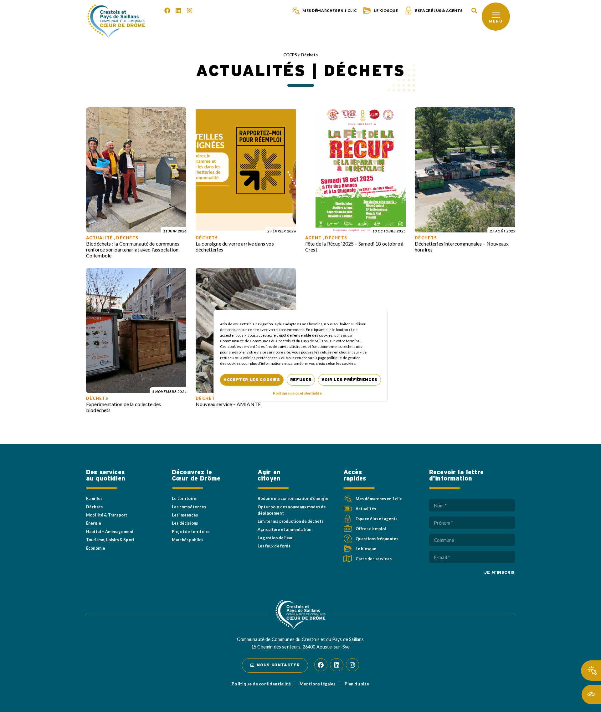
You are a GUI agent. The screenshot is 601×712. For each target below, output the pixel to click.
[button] (474, 11)
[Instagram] (190, 10)
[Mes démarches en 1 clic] (295, 10)
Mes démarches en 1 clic (329, 10)
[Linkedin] (178, 10)
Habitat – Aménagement (110, 531)
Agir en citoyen (269, 475)
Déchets (94, 506)
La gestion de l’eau (275, 537)
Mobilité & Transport (106, 514)
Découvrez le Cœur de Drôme (196, 475)
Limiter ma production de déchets (290, 521)
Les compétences (189, 506)
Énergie (93, 523)
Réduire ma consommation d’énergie (293, 498)
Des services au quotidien (105, 475)
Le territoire (184, 498)
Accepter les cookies (251, 380)
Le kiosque (386, 10)
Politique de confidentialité (297, 393)
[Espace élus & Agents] (408, 10)
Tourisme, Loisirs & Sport (110, 539)
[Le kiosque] (367, 10)
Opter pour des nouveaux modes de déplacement (292, 510)
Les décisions (185, 523)
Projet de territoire (191, 531)
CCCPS (290, 54)
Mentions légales (318, 683)
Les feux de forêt (274, 545)
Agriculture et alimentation (284, 529)
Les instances (185, 514)
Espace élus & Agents (439, 10)
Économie (95, 548)
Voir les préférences (349, 380)
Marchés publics (187, 539)
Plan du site (357, 683)
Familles (94, 498)
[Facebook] (167, 10)
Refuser (300, 380)
